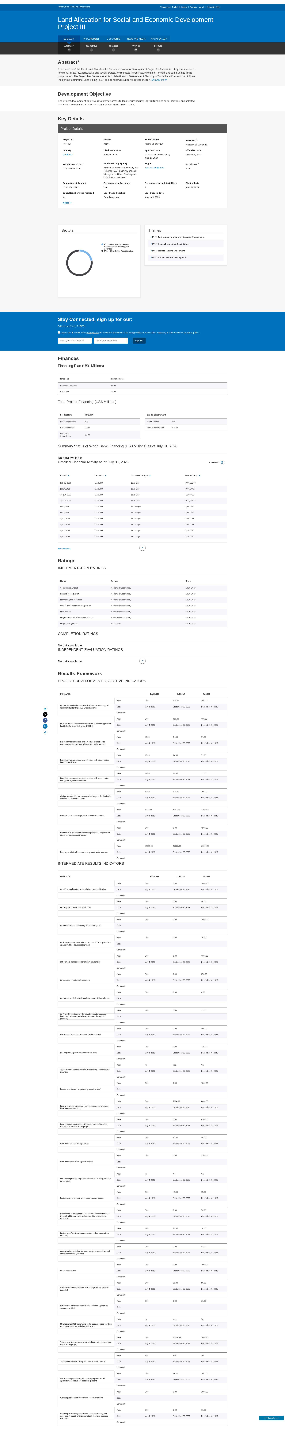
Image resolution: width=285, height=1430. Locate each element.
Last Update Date (154, 192)
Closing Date (192, 183)
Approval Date (152, 150)
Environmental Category (117, 183)
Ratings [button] (136, 46)
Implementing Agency (116, 163)
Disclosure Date (112, 150)
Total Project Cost (73, 164)
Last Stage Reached (114, 192)
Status (107, 139)
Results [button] (158, 46)
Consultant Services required (78, 192)
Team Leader (152, 139)
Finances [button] (113, 46)
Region (148, 163)
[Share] (45, 720)
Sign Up (139, 340)
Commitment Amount (74, 183)
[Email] (45, 708)
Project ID (68, 139)
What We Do (63, 7)
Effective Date (193, 150)
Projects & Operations (80, 7)
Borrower (191, 140)
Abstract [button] (69, 46)
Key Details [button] (91, 46)
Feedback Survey (272, 1418)
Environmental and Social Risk (161, 183)
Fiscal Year (192, 164)
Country (67, 150)
